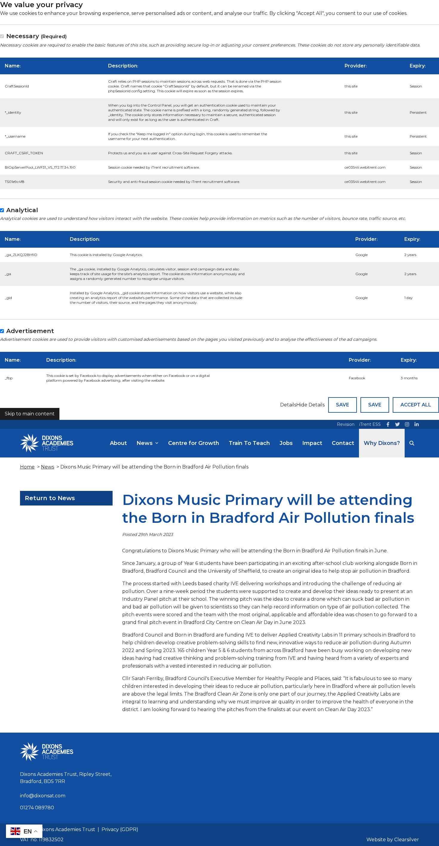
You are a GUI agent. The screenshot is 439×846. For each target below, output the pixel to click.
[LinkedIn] (416, 424)
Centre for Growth (193, 443)
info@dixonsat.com (42, 796)
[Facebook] (388, 424)
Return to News (50, 498)
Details (288, 405)
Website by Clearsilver (392, 839)
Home (27, 467)
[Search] (412, 443)
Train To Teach (249, 443)
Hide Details (310, 405)
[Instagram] (407, 424)
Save (342, 405)
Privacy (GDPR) (120, 829)
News (144, 443)
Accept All (415, 405)
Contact (343, 443)
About (118, 443)
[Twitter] (397, 424)
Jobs (286, 443)
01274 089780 (37, 807)
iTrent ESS (370, 424)
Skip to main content (30, 414)
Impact (312, 443)
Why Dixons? (382, 443)
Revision (345, 424)
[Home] (46, 443)
